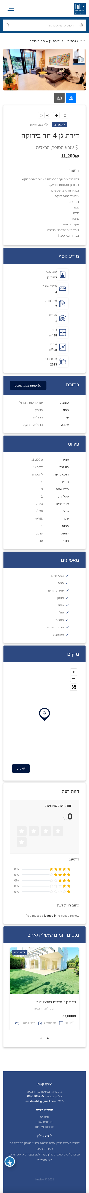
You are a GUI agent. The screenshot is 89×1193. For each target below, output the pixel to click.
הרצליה (38, 417)
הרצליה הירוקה (33, 425)
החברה (44, 1117)
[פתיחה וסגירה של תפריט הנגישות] (10, 1161)
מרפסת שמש (55, 627)
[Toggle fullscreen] (73, 687)
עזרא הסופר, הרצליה (55, 147)
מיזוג (61, 605)
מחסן (60, 598)
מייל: (60, 1101)
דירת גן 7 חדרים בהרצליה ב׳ (56, 1002)
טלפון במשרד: (53, 1096)
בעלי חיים (57, 576)
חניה (61, 583)
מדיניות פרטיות (44, 1127)
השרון (39, 410)
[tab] (71, 98)
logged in (50, 915)
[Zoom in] (73, 672)
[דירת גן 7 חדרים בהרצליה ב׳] (44, 970)
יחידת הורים (56, 590)
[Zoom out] (73, 678)
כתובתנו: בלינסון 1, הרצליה (44, 1091)
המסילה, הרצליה (44, 1008)
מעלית (60, 620)
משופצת (58, 635)
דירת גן (52, 277)
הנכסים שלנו (44, 1122)
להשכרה (37, 474)
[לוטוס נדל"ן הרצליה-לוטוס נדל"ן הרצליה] (80, 9)
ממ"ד (60, 612)
